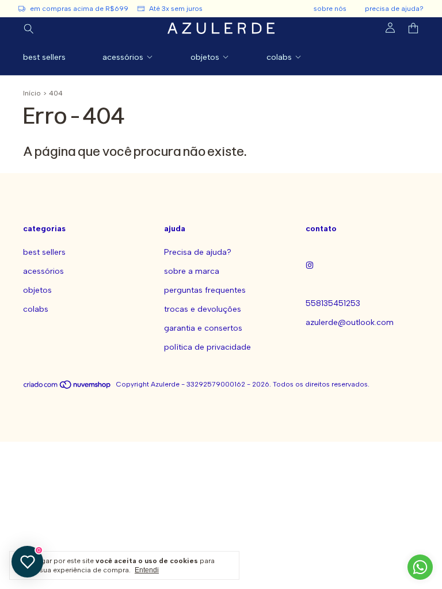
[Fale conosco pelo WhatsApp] (420, 567)
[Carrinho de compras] (413, 28)
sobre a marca (191, 271)
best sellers (44, 57)
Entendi (147, 570)
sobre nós (330, 9)
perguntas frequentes (205, 290)
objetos (204, 57)
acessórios (122, 57)
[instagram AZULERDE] (310, 266)
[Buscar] (29, 28)
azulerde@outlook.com (350, 322)
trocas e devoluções (202, 309)
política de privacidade (207, 347)
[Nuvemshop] (67, 387)
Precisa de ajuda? (197, 252)
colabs (279, 57)
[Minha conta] (390, 28)
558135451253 (333, 303)
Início (32, 93)
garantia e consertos (203, 328)
